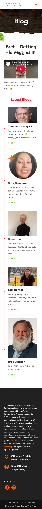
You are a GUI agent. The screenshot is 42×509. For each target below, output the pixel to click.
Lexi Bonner (15, 289)
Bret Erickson (16, 361)
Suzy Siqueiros (17, 183)
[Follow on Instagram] (13, 487)
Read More (13, 143)
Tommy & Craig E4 (20, 126)
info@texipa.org (18, 469)
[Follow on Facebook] (7, 487)
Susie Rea (14, 239)
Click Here (14, 441)
